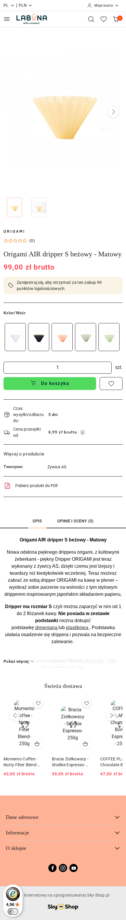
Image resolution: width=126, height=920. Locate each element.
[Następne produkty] (111, 715)
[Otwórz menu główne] (7, 18)
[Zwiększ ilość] (107, 367)
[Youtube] (73, 868)
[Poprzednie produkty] (14, 715)
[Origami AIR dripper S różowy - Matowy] (62, 337)
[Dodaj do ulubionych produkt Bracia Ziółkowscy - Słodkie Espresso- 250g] (86, 703)
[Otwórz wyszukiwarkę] (91, 19)
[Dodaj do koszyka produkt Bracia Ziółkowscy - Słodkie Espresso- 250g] (85, 743)
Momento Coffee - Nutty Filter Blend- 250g (21, 762)
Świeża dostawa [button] (63, 686)
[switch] (13, 911)
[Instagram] (63, 868)
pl (6, 5)
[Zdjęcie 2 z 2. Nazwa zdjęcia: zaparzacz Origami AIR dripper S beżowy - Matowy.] (39, 207)
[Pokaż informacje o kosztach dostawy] (82, 432)
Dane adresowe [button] (22, 817)
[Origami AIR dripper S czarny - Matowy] (38, 337)
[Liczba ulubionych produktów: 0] (103, 19)
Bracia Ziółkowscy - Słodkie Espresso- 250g (70, 762)
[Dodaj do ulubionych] (111, 383)
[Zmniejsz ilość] (8, 367)
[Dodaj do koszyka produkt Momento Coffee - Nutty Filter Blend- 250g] (37, 743)
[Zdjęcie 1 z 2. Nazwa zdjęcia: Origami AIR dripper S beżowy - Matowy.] (14, 207)
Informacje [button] (17, 833)
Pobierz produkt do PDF (36, 485)
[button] (113, 111)
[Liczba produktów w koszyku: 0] (116, 19)
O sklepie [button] (16, 848)
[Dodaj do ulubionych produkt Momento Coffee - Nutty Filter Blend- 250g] (38, 703)
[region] (62, 337)
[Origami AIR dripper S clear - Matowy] (15, 337)
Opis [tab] (37, 521)
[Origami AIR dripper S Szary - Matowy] (85, 337)
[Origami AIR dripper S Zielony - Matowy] (109, 337)
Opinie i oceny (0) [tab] (75, 521)
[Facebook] (52, 868)
